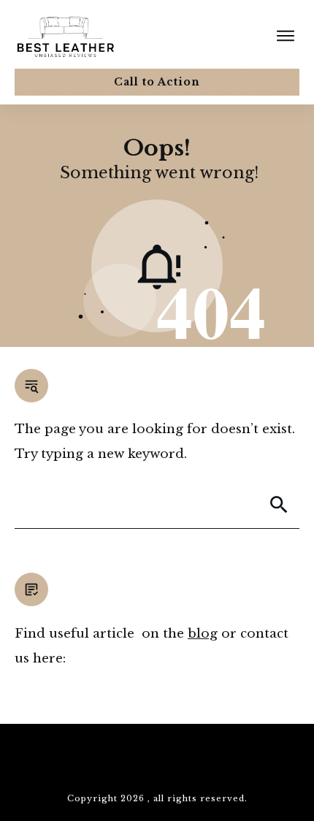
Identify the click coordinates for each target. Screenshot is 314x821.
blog (203, 633)
